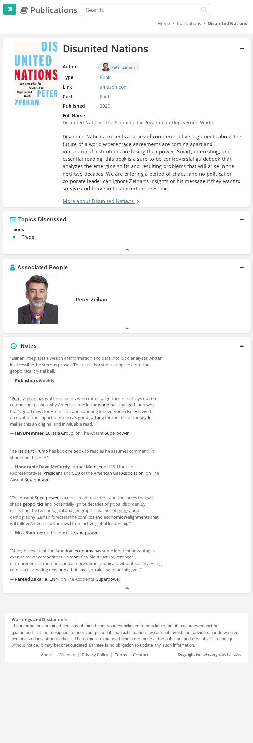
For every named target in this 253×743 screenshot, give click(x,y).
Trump (41, 451)
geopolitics (33, 504)
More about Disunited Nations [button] (98, 201)
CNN (54, 579)
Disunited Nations (83, 136)
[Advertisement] (208, 385)
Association (132, 473)
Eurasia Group (59, 433)
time (162, 189)
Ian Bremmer (29, 433)
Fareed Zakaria (31, 579)
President (24, 451)
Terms (121, 655)
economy (84, 551)
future (70, 144)
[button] (127, 122)
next (67, 174)
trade (125, 144)
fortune (96, 417)
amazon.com (114, 87)
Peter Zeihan (91, 299)
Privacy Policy (95, 655)
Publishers (26, 380)
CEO (76, 473)
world (95, 144)
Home (164, 23)
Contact (141, 655)
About (47, 655)
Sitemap (67, 655)
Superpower (117, 433)
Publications (189, 23)
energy (124, 510)
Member (94, 467)
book (120, 159)
